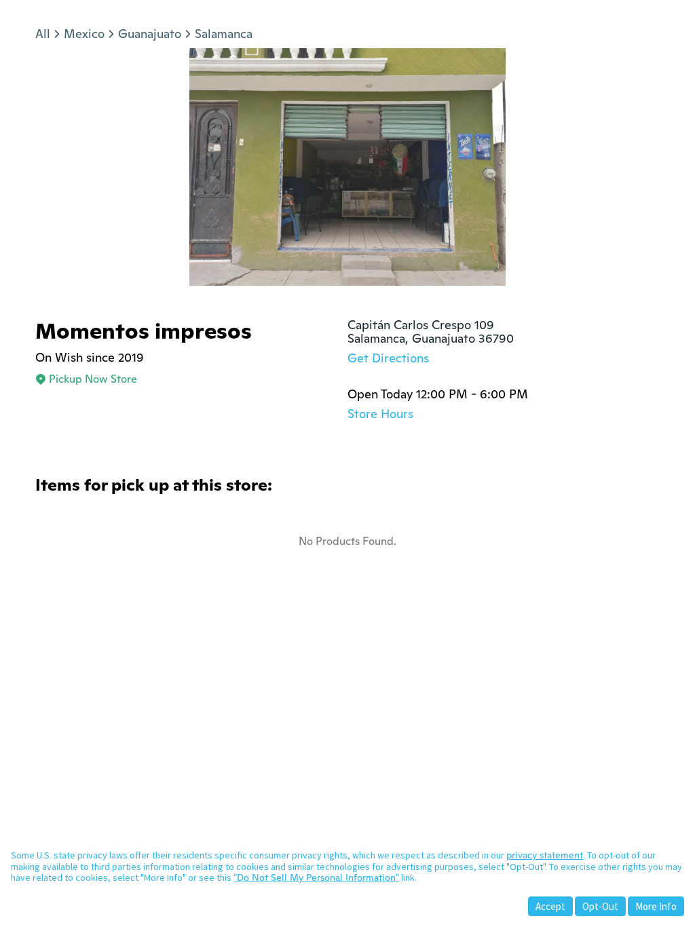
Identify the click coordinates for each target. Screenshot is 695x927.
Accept (550, 906)
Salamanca (223, 33)
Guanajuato (149, 33)
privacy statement (544, 855)
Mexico (84, 33)
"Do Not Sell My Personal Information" (316, 877)
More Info (656, 906)
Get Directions (388, 358)
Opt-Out (600, 906)
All (42, 33)
